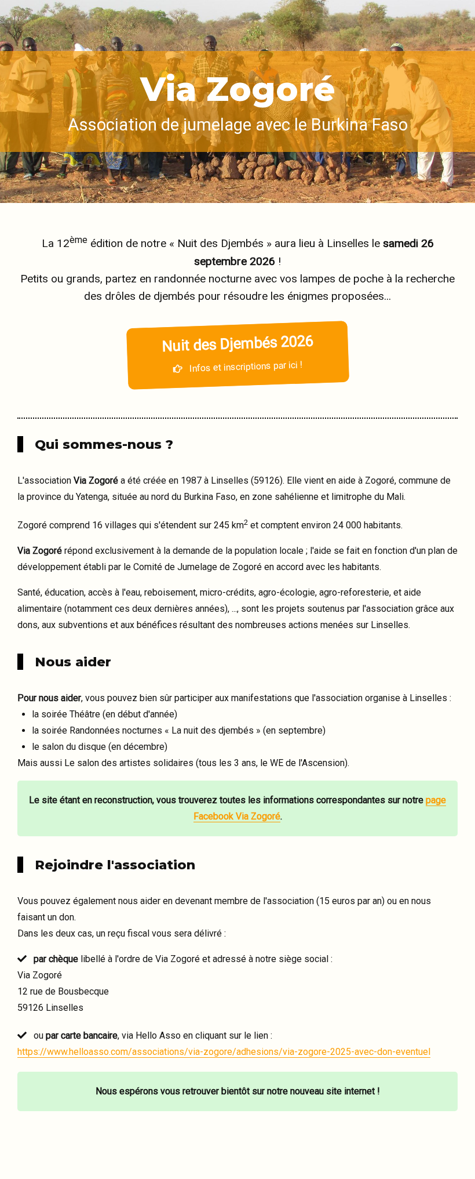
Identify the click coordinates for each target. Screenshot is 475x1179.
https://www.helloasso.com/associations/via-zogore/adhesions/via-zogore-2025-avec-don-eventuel (223, 1051)
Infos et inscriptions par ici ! (237, 353)
